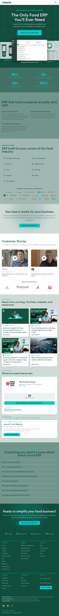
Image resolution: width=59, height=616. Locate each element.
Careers (4, 588)
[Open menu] (55, 2)
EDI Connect (24, 553)
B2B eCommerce (25, 556)
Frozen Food (5, 569)
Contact (12, 610)
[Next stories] (57, 258)
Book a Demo (45, 587)
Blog (41, 553)
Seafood (4, 548)
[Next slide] (56, 50)
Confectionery (6, 566)
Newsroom (43, 556)
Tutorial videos (44, 548)
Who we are (5, 583)
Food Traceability (25, 551)
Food (3, 545)
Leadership (4, 578)
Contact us (24, 585)
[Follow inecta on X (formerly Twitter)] (12, 606)
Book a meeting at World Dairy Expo (29, 403)
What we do (5, 580)
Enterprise (23, 580)
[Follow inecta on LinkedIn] (3, 606)
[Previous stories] (1, 258)
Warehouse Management (27, 545)
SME (22, 578)
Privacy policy (5, 610)
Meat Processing (6, 556)
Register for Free (11, 434)
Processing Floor (25, 548)
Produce (4, 551)
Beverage (4, 564)
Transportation (25, 558)
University (42, 551)
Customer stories (6, 585)
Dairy (3, 558)
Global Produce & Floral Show (12, 409)
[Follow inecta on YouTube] (8, 606)
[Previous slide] (2, 50)
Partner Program (25, 583)
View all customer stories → (29, 281)
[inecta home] (6, 2)
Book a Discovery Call (29, 33)
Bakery (3, 561)
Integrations (5, 553)
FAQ (41, 545)
